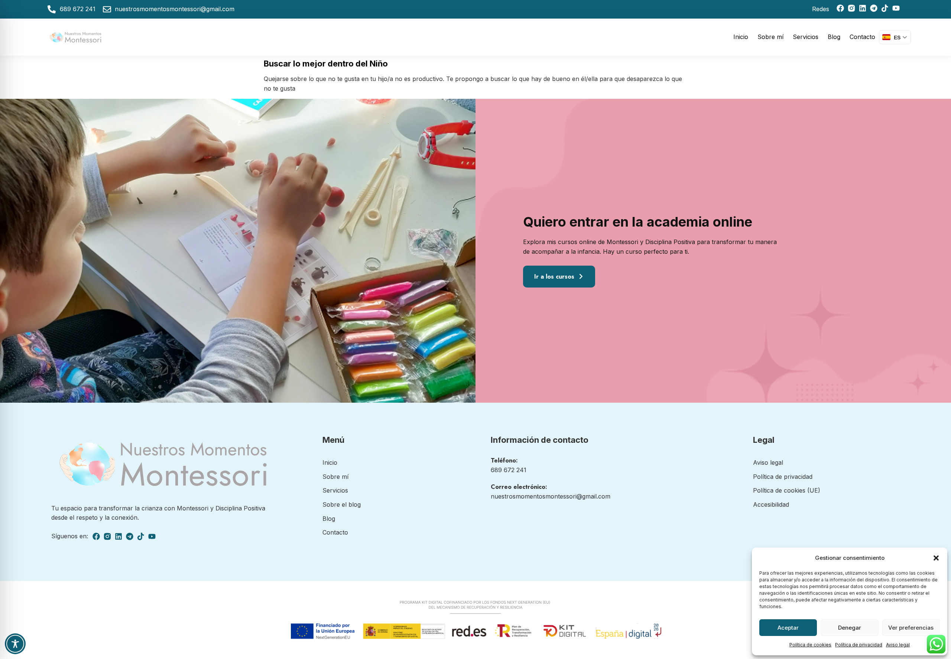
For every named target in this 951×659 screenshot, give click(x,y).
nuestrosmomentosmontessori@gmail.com (550, 496)
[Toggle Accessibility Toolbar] (15, 643)
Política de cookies (810, 644)
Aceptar (788, 627)
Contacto (862, 36)
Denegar (849, 627)
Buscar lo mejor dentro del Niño (326, 63)
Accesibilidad (771, 504)
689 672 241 (508, 470)
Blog (834, 36)
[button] (936, 558)
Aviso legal (898, 644)
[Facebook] (840, 8)
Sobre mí (770, 36)
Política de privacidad (858, 644)
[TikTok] (885, 8)
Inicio (740, 36)
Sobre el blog (341, 504)
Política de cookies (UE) (786, 490)
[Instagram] (851, 8)
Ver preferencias (911, 627)
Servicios (805, 36)
